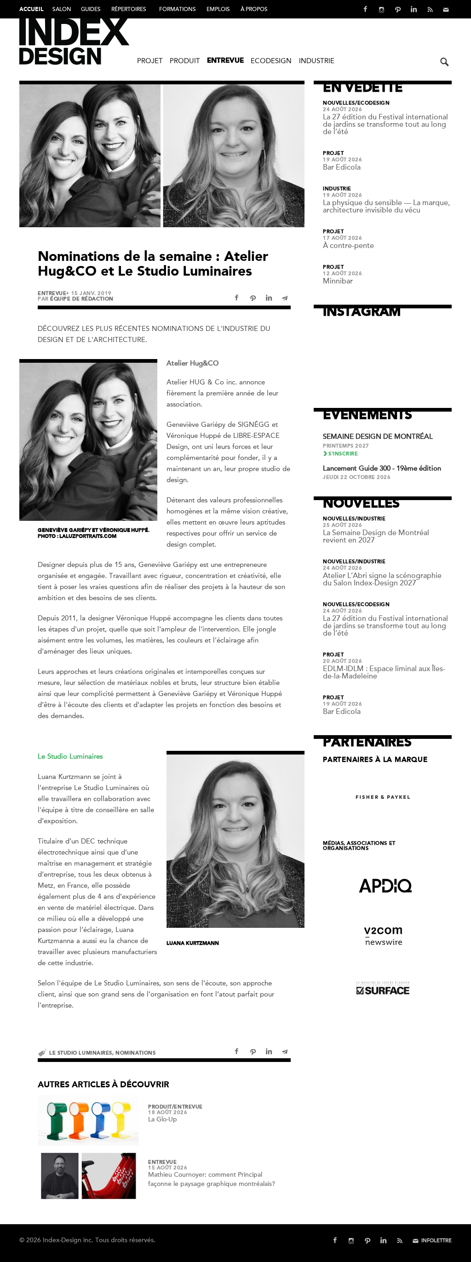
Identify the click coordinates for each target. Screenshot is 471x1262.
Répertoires (128, 9)
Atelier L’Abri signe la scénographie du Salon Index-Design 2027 (382, 579)
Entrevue (225, 61)
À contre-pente (348, 245)
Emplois (218, 9)
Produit (185, 61)
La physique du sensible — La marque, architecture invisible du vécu (386, 206)
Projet (150, 61)
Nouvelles (339, 103)
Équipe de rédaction (81, 299)
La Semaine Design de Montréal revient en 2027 (376, 536)
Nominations (135, 1053)
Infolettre (436, 1241)
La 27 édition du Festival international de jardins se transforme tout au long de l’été (385, 124)
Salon (61, 9)
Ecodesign (271, 61)
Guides (91, 9)
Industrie (316, 61)
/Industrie (370, 519)
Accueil (31, 9)
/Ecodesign (372, 103)
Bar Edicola (342, 167)
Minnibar (338, 281)
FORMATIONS (177, 9)
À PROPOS (254, 9)
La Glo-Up (162, 1119)
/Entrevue (187, 1107)
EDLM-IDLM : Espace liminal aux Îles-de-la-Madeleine (384, 672)
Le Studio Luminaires (80, 1053)
